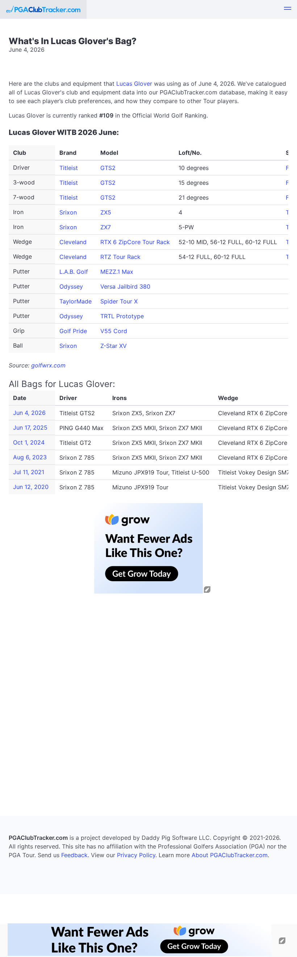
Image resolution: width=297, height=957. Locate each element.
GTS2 (108, 167)
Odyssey (71, 286)
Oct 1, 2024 (29, 442)
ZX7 (105, 227)
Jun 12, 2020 (31, 486)
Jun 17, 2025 (30, 427)
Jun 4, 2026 (29, 412)
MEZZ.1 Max (116, 271)
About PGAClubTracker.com (230, 855)
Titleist (68, 167)
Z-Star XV (113, 345)
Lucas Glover (134, 83)
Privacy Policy (136, 855)
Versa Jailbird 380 (125, 286)
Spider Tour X (119, 301)
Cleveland (73, 242)
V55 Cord (113, 331)
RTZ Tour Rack (120, 256)
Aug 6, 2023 (30, 457)
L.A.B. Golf (73, 271)
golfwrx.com (48, 365)
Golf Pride (73, 331)
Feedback (74, 855)
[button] (287, 9)
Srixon (68, 212)
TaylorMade (75, 301)
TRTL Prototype (122, 316)
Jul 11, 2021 (28, 472)
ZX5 (105, 212)
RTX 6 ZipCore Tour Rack (135, 242)
